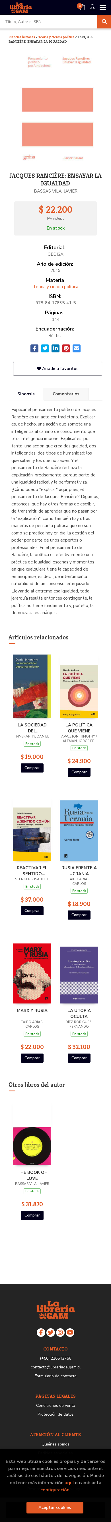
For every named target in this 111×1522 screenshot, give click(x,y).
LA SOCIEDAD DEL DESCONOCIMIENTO (32, 728)
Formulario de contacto (56, 1376)
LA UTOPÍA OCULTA (79, 1013)
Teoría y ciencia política (56, 36)
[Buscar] (104, 21)
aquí (69, 1482)
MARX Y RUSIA (32, 1010)
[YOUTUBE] (70, 1332)
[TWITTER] (50, 1332)
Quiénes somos (55, 1444)
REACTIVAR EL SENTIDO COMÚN (32, 870)
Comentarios (66, 394)
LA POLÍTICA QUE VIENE (78, 728)
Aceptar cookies (54, 1507)
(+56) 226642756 (55, 1358)
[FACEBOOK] (41, 1332)
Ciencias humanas (22, 36)
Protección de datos (56, 1414)
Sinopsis (26, 394)
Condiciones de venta (55, 1405)
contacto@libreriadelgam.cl (56, 1367)
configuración (54, 1489)
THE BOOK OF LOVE (32, 1175)
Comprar (32, 768)
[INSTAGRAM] (60, 1332)
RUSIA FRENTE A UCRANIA (79, 870)
